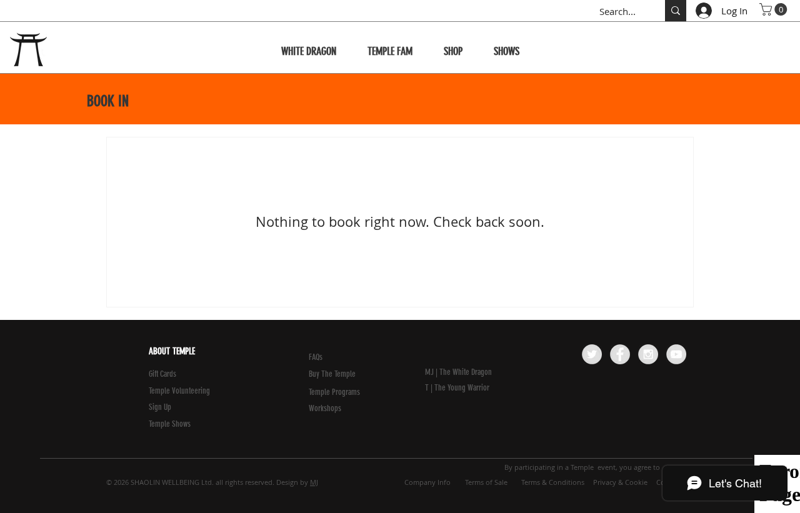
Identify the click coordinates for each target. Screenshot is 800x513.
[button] (774, 9)
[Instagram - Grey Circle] (648, 354)
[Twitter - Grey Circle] (592, 354)
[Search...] (675, 10)
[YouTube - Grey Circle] (676, 354)
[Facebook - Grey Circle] (620, 354)
